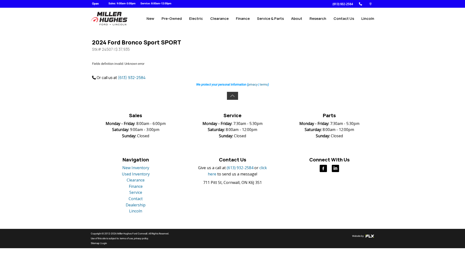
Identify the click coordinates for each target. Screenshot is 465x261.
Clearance (219, 18)
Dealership (136, 205)
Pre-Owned (172, 18)
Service (135, 192)
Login (104, 243)
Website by (358, 236)
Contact (136, 198)
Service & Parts (270, 18)
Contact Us (343, 18)
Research (318, 18)
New (150, 18)
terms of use (126, 238)
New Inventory (135, 167)
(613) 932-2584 (343, 4)
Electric (196, 18)
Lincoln (367, 18)
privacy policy (141, 238)
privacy (253, 84)
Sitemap (95, 243)
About (296, 18)
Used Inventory (136, 174)
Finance (243, 18)
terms (264, 84)
